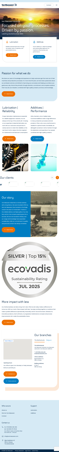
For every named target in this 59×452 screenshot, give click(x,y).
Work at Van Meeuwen (8, 413)
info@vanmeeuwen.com (40, 353)
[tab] (39, 340)
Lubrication (34, 410)
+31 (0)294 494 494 (40, 352)
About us (4, 410)
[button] (52, 177)
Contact (4, 416)
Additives (33, 413)
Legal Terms (28, 450)
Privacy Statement (19, 450)
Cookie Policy (35, 450)
